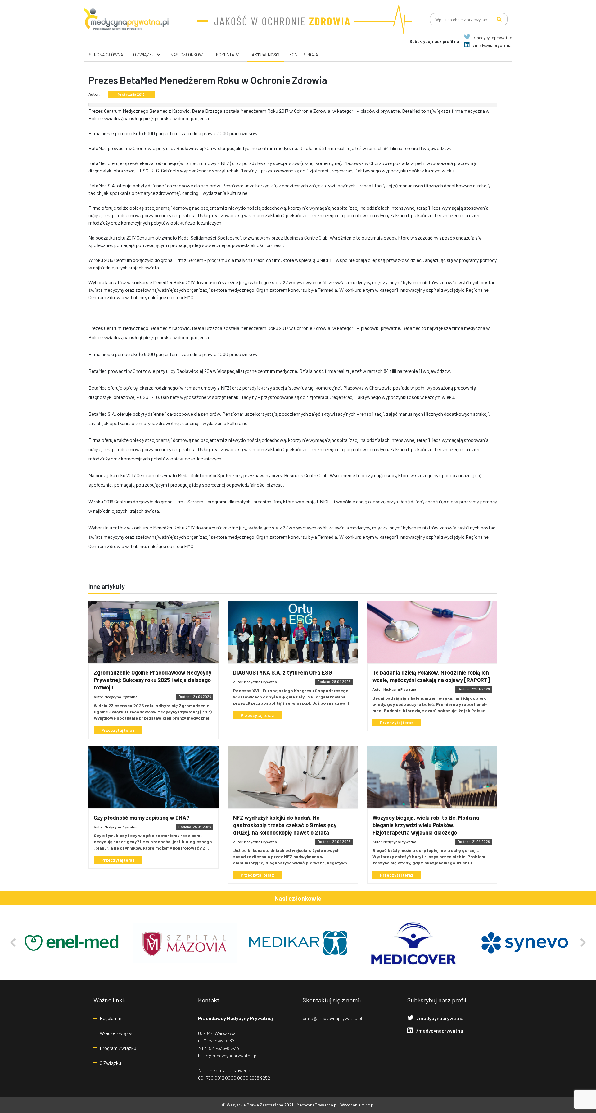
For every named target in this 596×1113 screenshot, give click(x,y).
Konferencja (303, 54)
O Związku (110, 1063)
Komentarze (229, 54)
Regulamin (110, 1018)
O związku (144, 54)
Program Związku (118, 1048)
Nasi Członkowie (188, 54)
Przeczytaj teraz (118, 730)
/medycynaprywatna (492, 37)
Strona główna (106, 54)
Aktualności (265, 54)
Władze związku (117, 1033)
